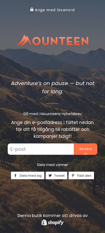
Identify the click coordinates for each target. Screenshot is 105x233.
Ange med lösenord (54, 10)
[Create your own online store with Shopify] (52, 222)
